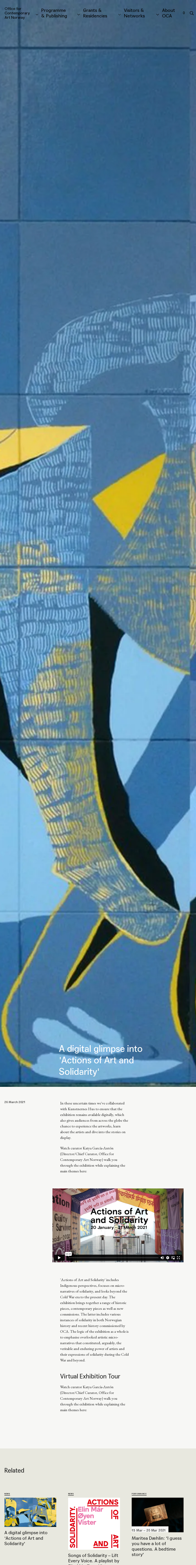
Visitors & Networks (134, 13)
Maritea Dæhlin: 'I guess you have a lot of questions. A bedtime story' (157, 1546)
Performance (139, 1494)
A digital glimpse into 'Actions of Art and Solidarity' (25, 1538)
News (7, 1494)
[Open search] (191, 13)
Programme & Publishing (54, 13)
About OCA (168, 13)
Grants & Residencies (95, 13)
